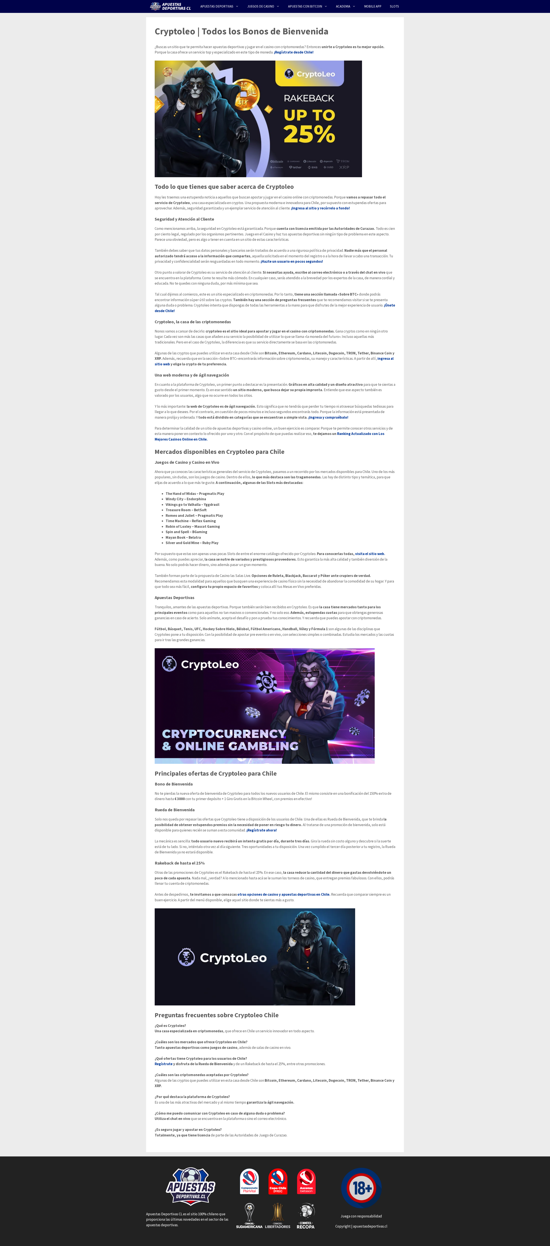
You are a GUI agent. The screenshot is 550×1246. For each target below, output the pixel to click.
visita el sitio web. (370, 553)
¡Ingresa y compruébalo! (328, 417)
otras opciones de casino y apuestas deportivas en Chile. (284, 894)
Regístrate (164, 1063)
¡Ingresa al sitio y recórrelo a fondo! (320, 208)
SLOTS (394, 6)
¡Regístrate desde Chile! (293, 52)
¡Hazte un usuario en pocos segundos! (292, 261)
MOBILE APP (372, 6)
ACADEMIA (343, 6)
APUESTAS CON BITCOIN (305, 6)
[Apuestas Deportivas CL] (171, 6)
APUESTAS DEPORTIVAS (216, 6)
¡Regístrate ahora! (261, 830)
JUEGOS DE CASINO (260, 6)
